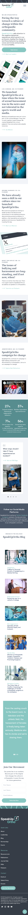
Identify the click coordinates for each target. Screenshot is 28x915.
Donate (3, 884)
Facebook (24, 515)
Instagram (5, 517)
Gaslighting (10, 567)
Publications (4, 857)
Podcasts (3, 868)
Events (3, 845)
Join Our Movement (8, 888)
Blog (2, 838)
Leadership (4, 835)
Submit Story (5, 880)
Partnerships (4, 841)
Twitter (18, 515)
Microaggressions (12, 624)
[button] (24, 5)
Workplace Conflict (13, 683)
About (2, 831)
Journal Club (4, 861)
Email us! (3, 877)
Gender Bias (11, 653)
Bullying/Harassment (13, 596)
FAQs (2, 864)
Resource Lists (5, 854)
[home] (8, 5)
